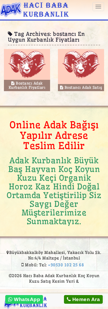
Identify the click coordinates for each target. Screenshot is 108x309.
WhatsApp (26, 299)
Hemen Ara (85, 299)
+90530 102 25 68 (66, 264)
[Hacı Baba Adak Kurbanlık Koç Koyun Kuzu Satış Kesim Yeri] (34, 9)
